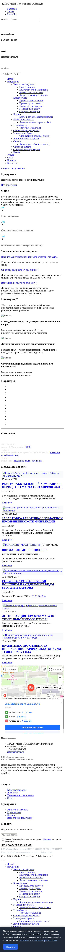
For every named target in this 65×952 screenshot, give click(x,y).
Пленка (17, 152)
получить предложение (13, 168)
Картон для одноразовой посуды (36, 117)
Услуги (11, 155)
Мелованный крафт (29, 108)
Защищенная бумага (23, 133)
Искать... (5, 19)
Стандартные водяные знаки (34, 136)
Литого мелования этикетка (33, 95)
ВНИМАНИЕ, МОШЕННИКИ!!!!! (24, 550)
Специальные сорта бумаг (26, 149)
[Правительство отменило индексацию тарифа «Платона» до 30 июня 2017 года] (32, 637)
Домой (10, 79)
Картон (17, 114)
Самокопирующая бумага (26, 130)
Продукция (13, 81)
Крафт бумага (20, 98)
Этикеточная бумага (23, 84)
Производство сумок (30, 103)
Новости (11, 160)
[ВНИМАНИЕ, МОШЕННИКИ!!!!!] (22, 544)
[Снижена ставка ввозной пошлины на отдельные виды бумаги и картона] (32, 573)
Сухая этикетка (27, 87)
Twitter (10, 11)
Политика (47, 839)
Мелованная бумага (23, 119)
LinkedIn (11, 14)
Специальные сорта (29, 111)
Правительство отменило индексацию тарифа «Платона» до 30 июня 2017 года (31, 649)
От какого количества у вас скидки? (19, 270)
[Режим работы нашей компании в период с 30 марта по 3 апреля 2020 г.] (32, 475)
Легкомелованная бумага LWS (35, 122)
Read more (7, 502)
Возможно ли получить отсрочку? (18, 283)
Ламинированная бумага (26, 138)
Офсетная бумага (22, 146)
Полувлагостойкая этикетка (33, 89)
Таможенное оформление (20, 795)
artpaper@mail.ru (15, 752)
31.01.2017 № (39, 596)
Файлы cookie (47, 852)
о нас (10, 157)
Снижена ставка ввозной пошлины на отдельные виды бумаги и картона (28, 584)
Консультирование (16, 790)
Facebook (12, 9)
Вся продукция (9, 185)
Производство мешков (30, 106)
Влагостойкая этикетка (31, 92)
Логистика (12, 792)
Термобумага (20, 125)
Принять (10, 947)
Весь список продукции (19, 818)
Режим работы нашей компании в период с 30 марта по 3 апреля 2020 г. (32, 485)
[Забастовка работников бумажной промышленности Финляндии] (32, 510)
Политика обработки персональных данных (20, 852)
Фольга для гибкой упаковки (34, 144)
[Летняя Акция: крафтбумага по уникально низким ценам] (32, 608)
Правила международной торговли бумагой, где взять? (29, 257)
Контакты (12, 163)
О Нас (10, 798)
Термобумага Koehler (30, 127)
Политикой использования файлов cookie (38, 940)
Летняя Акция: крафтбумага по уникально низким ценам (28, 618)
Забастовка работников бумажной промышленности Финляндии (32, 520)
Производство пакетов (31, 100)
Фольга (17, 141)
